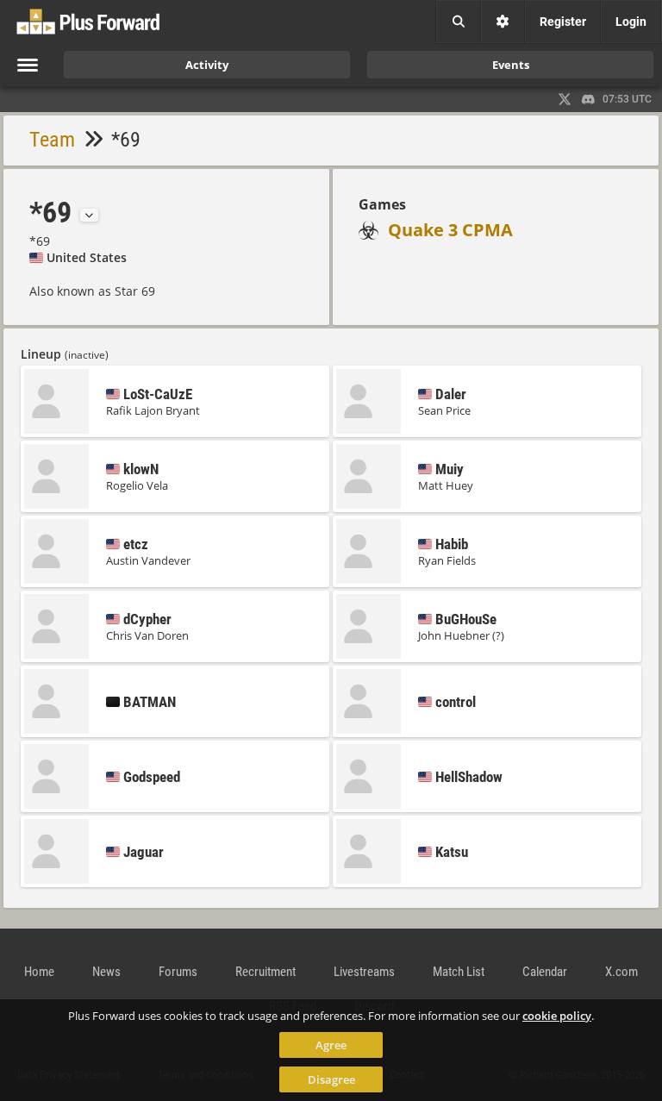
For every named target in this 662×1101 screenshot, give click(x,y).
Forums (178, 971)
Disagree (331, 1079)
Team (52, 140)
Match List (458, 971)
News (106, 971)
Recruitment (265, 971)
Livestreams (364, 971)
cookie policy (556, 1015)
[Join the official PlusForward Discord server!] (588, 99)
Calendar (544, 971)
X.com (621, 971)
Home (39, 971)
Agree (331, 1045)
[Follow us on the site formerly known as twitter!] (565, 99)
